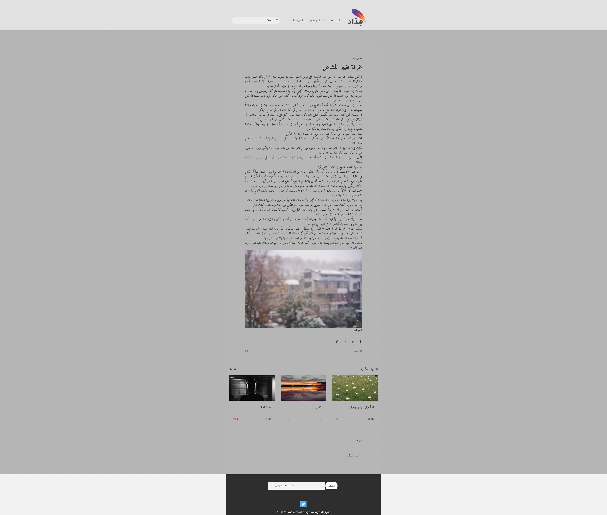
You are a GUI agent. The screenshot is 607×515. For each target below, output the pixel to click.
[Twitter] (303, 504)
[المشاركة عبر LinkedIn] (344, 341)
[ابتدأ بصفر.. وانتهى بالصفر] (355, 388)
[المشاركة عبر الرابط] (337, 341)
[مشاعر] (303, 388)
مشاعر (319, 407)
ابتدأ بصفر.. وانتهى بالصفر (362, 407)
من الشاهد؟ (266, 407)
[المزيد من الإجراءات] (247, 58)
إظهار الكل (233, 369)
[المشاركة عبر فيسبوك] (360, 341)
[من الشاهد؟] (252, 388)
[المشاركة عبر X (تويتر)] (352, 341)
